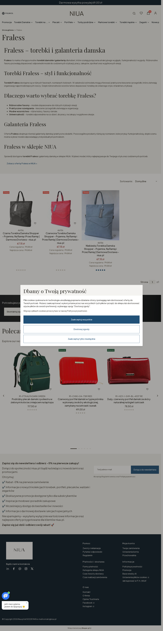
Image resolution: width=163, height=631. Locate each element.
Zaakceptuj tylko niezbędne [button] (81, 339)
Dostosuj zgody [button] (81, 329)
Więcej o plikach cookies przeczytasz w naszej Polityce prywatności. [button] (55, 311)
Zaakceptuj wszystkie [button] (81, 319)
